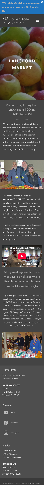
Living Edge (30, 124)
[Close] (42, 2)
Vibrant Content (34, 483)
